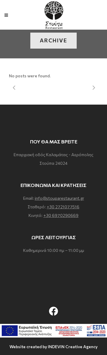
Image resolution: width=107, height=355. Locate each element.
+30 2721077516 (63, 206)
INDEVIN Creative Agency (72, 346)
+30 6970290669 (60, 215)
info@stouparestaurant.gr (59, 198)
